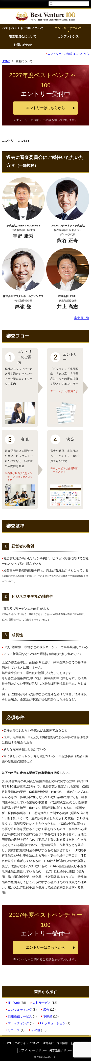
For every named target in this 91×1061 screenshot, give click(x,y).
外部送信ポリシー (61, 1050)
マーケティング (18, 1023)
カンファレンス (68, 36)
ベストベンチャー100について (23, 28)
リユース (14, 1030)
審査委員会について (22, 36)
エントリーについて (68, 28)
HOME (6, 61)
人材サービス (42, 1003)
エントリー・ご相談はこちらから (68, 53)
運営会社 (48, 1043)
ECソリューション (53, 1023)
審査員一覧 (81, 318)
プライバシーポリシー (33, 1050)
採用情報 (62, 1043)
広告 (46, 1009)
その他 (35, 1030)
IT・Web (14, 1003)
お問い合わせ (23, 45)
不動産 (47, 1016)
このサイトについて (27, 1043)
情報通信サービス (20, 1016)
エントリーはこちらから (45, 108)
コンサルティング (20, 1009)
